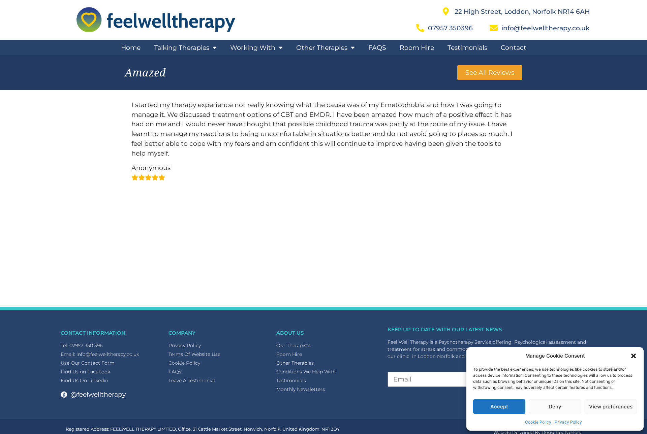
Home (131, 47)
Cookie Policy (538, 422)
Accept (499, 406)
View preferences (611, 406)
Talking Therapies (181, 47)
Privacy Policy (568, 422)
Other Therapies (321, 47)
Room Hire (417, 47)
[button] (633, 356)
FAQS (377, 47)
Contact (513, 47)
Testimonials (467, 47)
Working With (252, 47)
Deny (555, 406)
